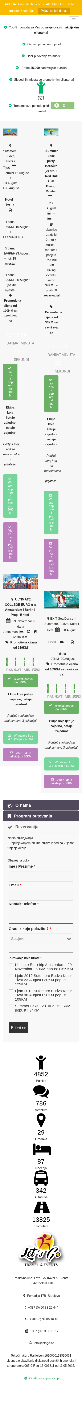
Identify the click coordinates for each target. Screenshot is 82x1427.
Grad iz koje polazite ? (30, 929)
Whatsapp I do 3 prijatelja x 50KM (10, 498)
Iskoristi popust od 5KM (51, 395)
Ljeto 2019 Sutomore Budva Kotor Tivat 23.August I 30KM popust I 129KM (43, 980)
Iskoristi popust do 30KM (10, 383)
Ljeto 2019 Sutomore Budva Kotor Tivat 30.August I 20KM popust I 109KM (43, 995)
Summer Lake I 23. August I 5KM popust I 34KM (42, 1008)
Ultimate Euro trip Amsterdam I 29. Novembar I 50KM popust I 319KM (44, 967)
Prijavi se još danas (54, 10)
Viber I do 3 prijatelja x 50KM (10, 544)
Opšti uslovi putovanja (44, 1378)
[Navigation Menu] (74, 19)
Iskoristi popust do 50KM (23, 680)
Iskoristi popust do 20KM (64, 707)
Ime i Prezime (22, 866)
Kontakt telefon (24, 904)
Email (15, 885)
